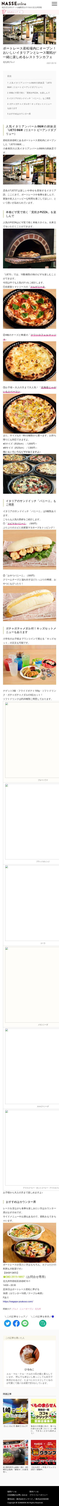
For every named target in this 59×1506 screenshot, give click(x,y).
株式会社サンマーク (24, 1499)
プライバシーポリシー (38, 1495)
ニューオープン (26, 1309)
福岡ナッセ (11, 1492)
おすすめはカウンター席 (19, 114)
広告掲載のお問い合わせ (17, 1495)
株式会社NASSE (42, 1499)
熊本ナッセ (34, 1492)
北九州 (38, 1309)
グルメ (15, 1309)
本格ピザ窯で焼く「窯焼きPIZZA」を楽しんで (28, 93)
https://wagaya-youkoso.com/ (18, 1301)
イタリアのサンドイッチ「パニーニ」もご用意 (29, 98)
